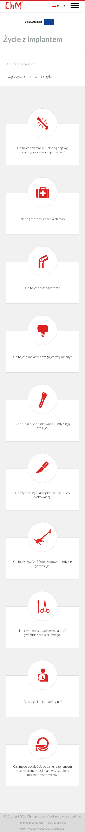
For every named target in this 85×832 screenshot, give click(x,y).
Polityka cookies (56, 822)
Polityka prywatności (31, 822)
